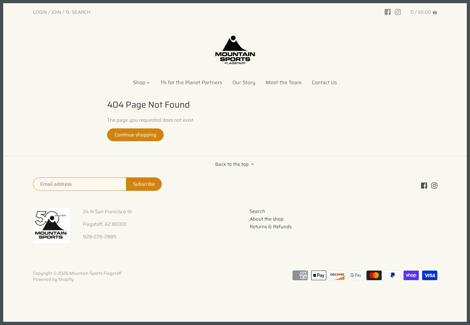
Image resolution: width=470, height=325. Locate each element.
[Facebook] (388, 12)
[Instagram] (398, 12)
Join (56, 12)
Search (257, 211)
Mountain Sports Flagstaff (95, 273)
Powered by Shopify (53, 279)
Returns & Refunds (271, 227)
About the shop (267, 219)
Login (40, 12)
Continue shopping (135, 135)
